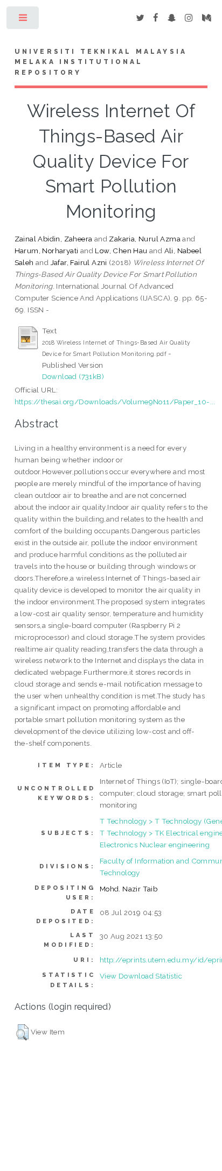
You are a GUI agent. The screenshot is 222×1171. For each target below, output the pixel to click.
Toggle (23, 20)
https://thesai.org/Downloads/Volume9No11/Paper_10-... (115, 401)
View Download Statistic (141, 976)
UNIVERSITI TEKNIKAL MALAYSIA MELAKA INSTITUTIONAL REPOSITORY (101, 62)
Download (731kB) (73, 376)
